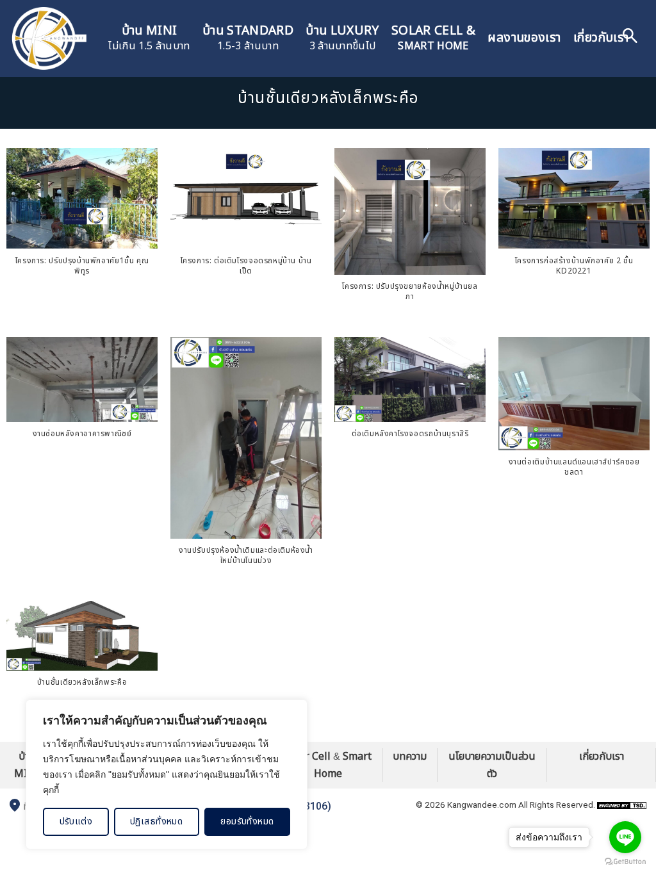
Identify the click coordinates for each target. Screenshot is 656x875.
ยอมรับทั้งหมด (247, 821)
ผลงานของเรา (524, 38)
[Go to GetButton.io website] (625, 862)
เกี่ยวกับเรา (600, 38)
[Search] (630, 39)
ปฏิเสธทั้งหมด (156, 821)
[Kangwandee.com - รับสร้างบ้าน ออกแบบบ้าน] (48, 38)
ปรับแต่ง (76, 821)
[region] (167, 774)
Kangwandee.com (481, 804)
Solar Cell (307, 756)
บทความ (410, 756)
